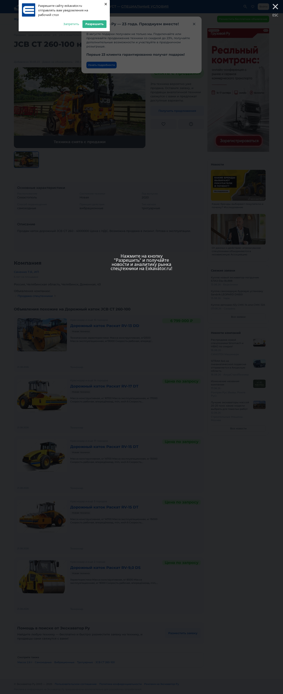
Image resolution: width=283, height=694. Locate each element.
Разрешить (94, 24)
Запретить (71, 24)
